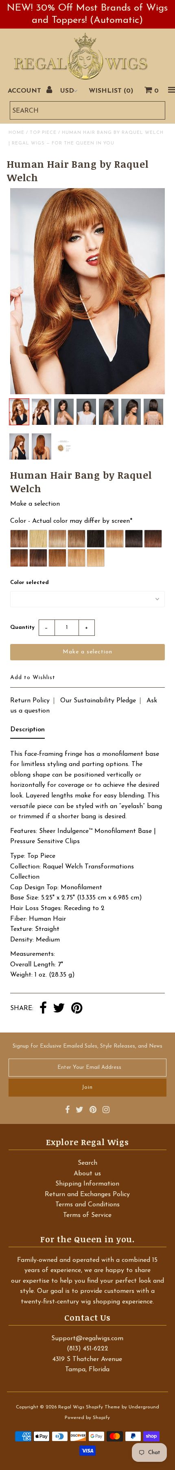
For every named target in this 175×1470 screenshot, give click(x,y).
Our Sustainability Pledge (98, 700)
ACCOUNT (25, 91)
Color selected (29, 582)
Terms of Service (87, 1215)
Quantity (22, 627)
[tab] (27, 732)
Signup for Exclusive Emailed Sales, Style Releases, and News (87, 1046)
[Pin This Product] (76, 1008)
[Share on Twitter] (59, 1008)
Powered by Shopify (87, 1417)
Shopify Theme (103, 1407)
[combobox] (87, 110)
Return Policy (30, 700)
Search (87, 1163)
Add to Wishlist (32, 678)
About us (87, 1173)
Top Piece (43, 133)
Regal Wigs (71, 1407)
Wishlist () (111, 91)
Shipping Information (87, 1184)
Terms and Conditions (87, 1204)
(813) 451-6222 (87, 1349)
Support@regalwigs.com (87, 1338)
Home (16, 133)
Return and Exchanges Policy (87, 1194)
